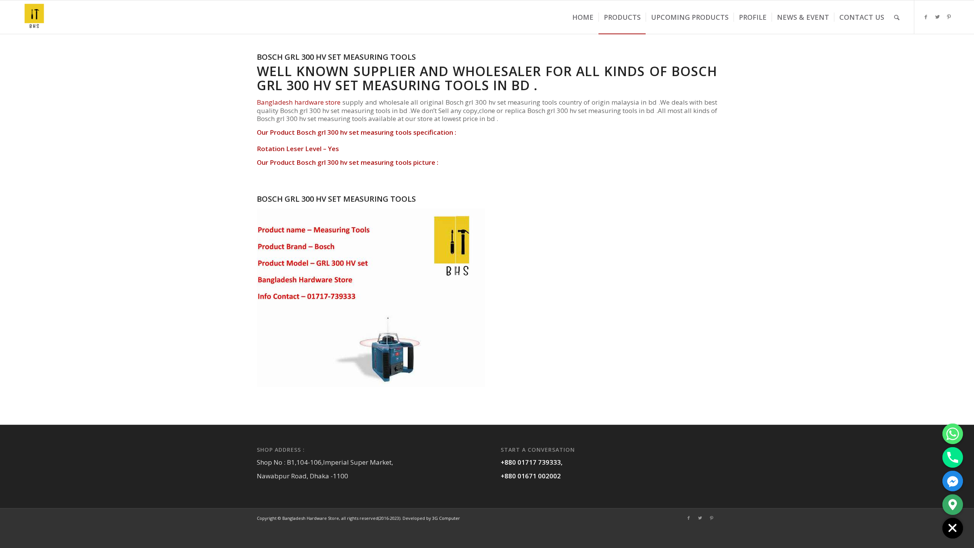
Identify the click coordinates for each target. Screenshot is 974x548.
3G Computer (446, 518)
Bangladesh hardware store (299, 102)
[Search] (896, 17)
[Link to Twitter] (937, 16)
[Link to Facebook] (926, 16)
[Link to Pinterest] (949, 16)
